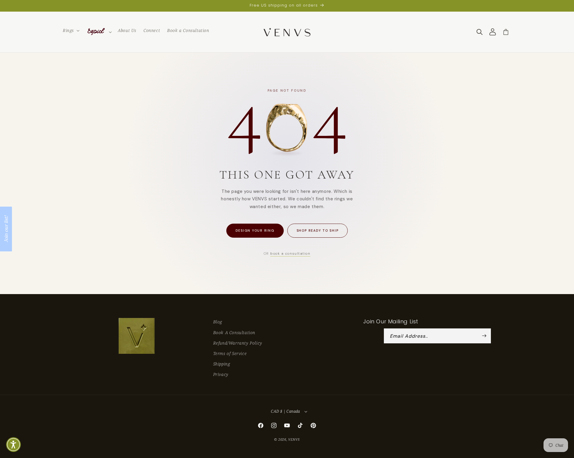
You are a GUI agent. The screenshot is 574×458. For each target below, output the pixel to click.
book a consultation (290, 253)
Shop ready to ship (318, 230)
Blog (217, 322)
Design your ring (255, 230)
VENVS (294, 439)
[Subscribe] (484, 336)
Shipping (221, 364)
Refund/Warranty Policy (237, 343)
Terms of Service (230, 353)
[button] (70, 30)
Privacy (220, 374)
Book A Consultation (234, 332)
